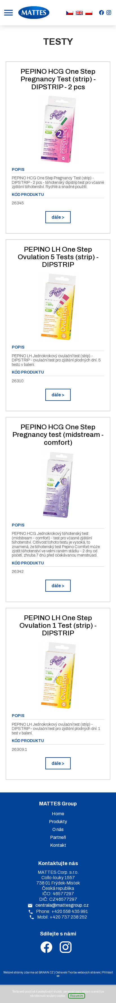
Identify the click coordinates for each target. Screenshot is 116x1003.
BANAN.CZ (46, 972)
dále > (58, 217)
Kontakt (58, 845)
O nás (58, 829)
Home (58, 813)
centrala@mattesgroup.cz (62, 905)
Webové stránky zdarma (18, 972)
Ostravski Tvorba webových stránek (77, 972)
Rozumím (76, 995)
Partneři (58, 837)
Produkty (58, 821)
